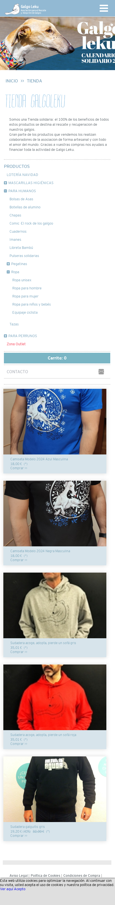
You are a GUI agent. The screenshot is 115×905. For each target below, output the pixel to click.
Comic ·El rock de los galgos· (31, 223)
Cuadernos (18, 231)
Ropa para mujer (25, 296)
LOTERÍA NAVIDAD (22, 175)
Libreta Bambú (21, 248)
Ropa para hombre (27, 288)
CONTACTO (17, 371)
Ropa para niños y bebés (31, 304)
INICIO (12, 80)
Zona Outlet (16, 344)
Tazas (14, 324)
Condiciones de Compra (81, 876)
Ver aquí (6, 889)
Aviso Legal (18, 876)
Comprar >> (18, 468)
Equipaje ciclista (25, 312)
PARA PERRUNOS (22, 336)
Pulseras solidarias (24, 256)
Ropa (15, 272)
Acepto (19, 889)
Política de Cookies (45, 876)
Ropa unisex (22, 280)
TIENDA (34, 80)
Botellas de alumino (24, 207)
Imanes (15, 239)
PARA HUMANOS (22, 191)
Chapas (15, 215)
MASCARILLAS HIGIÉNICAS (31, 183)
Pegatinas (19, 264)
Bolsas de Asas (21, 199)
